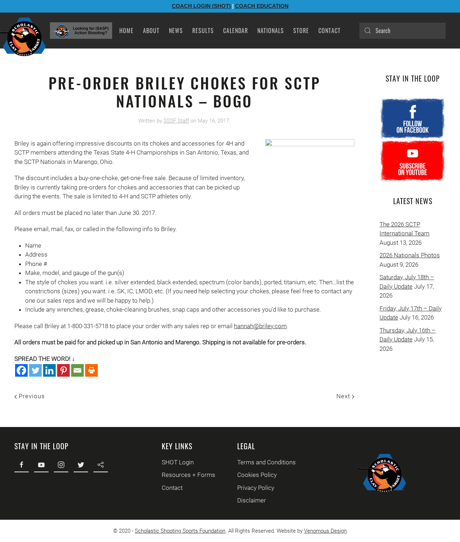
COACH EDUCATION (262, 6)
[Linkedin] (49, 370)
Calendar (235, 30)
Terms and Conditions (266, 462)
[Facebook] (21, 370)
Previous (31, 396)
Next (344, 396)
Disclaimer (251, 500)
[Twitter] (35, 370)
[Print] (91, 370)
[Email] (77, 370)
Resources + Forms (188, 474)
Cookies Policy (257, 474)
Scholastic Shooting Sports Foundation (180, 531)
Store (301, 30)
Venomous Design (325, 531)
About (151, 30)
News (176, 30)
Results (203, 30)
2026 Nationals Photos (410, 255)
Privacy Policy (255, 487)
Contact (329, 30)
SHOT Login (178, 462)
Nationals (270, 30)
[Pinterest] (63, 370)
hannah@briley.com (260, 326)
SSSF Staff (176, 121)
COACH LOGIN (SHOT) (201, 6)
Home (126, 30)
